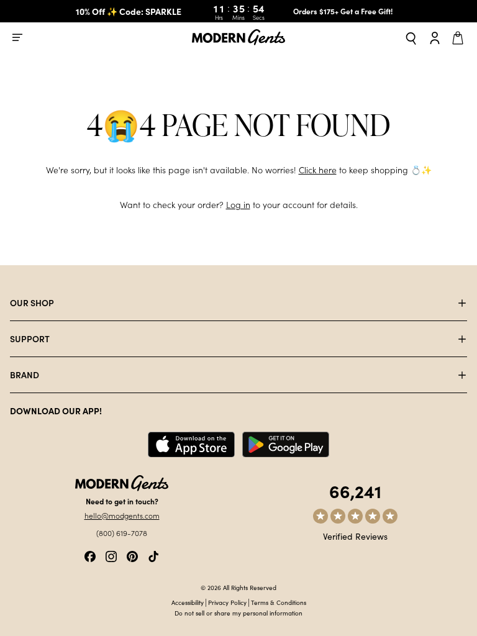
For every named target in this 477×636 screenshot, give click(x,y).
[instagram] (111, 555)
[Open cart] (459, 37)
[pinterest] (132, 555)
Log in (238, 205)
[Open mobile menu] (17, 37)
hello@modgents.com (122, 515)
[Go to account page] (434, 37)
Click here (318, 170)
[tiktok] (153, 555)
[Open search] (411, 37)
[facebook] (90, 555)
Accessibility (187, 602)
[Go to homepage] (238, 37)
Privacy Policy (227, 602)
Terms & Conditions (278, 602)
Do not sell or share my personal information (238, 613)
